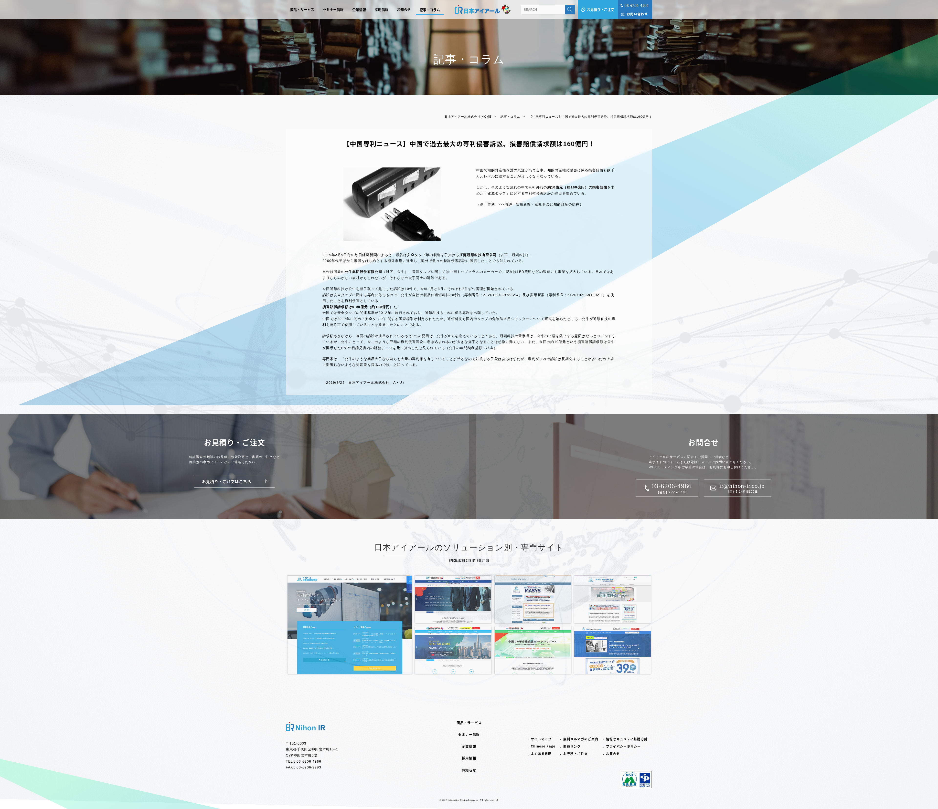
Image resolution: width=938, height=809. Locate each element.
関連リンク (572, 746)
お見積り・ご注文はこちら (226, 481)
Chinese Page (543, 746)
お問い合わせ (637, 13)
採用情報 (381, 9)
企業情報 (359, 9)
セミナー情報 (333, 9)
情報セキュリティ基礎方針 (627, 738)
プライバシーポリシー (623, 746)
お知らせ (404, 9)
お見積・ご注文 (575, 753)
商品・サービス (302, 9)
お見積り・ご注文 (600, 9)
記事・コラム (429, 9)
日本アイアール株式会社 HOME (468, 116)
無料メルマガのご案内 (580, 738)
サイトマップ (541, 738)
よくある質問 (541, 753)
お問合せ (613, 753)
